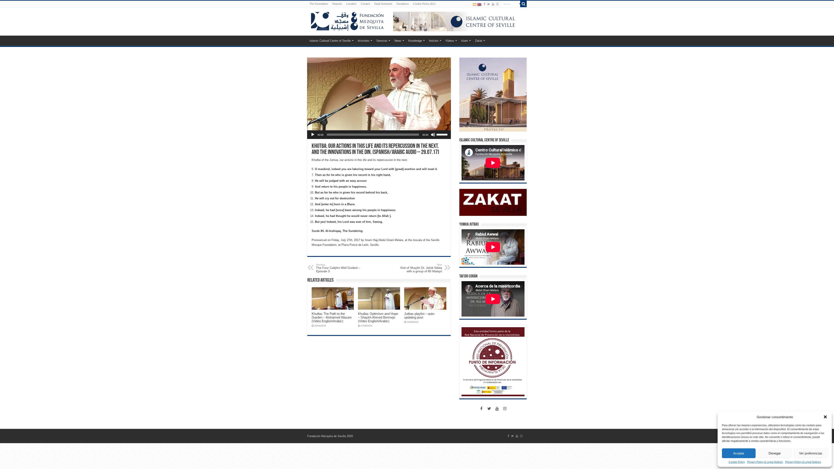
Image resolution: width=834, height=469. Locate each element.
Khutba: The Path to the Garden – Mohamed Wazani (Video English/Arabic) (331, 317)
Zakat (478, 40)
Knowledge (415, 40)
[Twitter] (488, 4)
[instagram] (497, 4)
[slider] (443, 134)
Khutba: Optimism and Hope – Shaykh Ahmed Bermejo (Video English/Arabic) (378, 317)
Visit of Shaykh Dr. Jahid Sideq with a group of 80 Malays (421, 268)
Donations (403, 3)
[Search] (523, 4)
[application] (379, 134)
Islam (464, 40)
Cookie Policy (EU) (424, 3)
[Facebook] (484, 4)
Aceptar (738, 453)
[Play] (313, 134)
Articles (434, 40)
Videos (449, 40)
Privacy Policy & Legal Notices (765, 462)
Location (351, 3)
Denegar (775, 453)
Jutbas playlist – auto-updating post (419, 315)
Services (381, 40)
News (397, 40)
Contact (365, 3)
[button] (825, 417)
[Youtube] (493, 4)
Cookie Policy (737, 462)
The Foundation (318, 3)
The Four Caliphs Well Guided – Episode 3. (338, 268)
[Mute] (433, 134)
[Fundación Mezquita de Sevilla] (347, 20)
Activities (363, 40)
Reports (337, 3)
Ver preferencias (810, 453)
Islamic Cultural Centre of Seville (330, 40)
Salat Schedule (383, 3)
